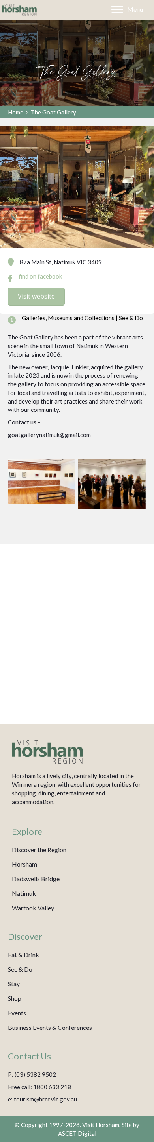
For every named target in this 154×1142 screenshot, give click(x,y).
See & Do (20, 969)
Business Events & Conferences (50, 1027)
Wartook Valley (33, 907)
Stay (14, 983)
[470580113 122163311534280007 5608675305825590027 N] (112, 484)
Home (15, 112)
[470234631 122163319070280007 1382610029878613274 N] (41, 482)
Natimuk (24, 893)
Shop (14, 998)
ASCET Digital (77, 1133)
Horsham (24, 864)
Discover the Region (39, 849)
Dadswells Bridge (36, 878)
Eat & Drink (23, 954)
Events (17, 1013)
